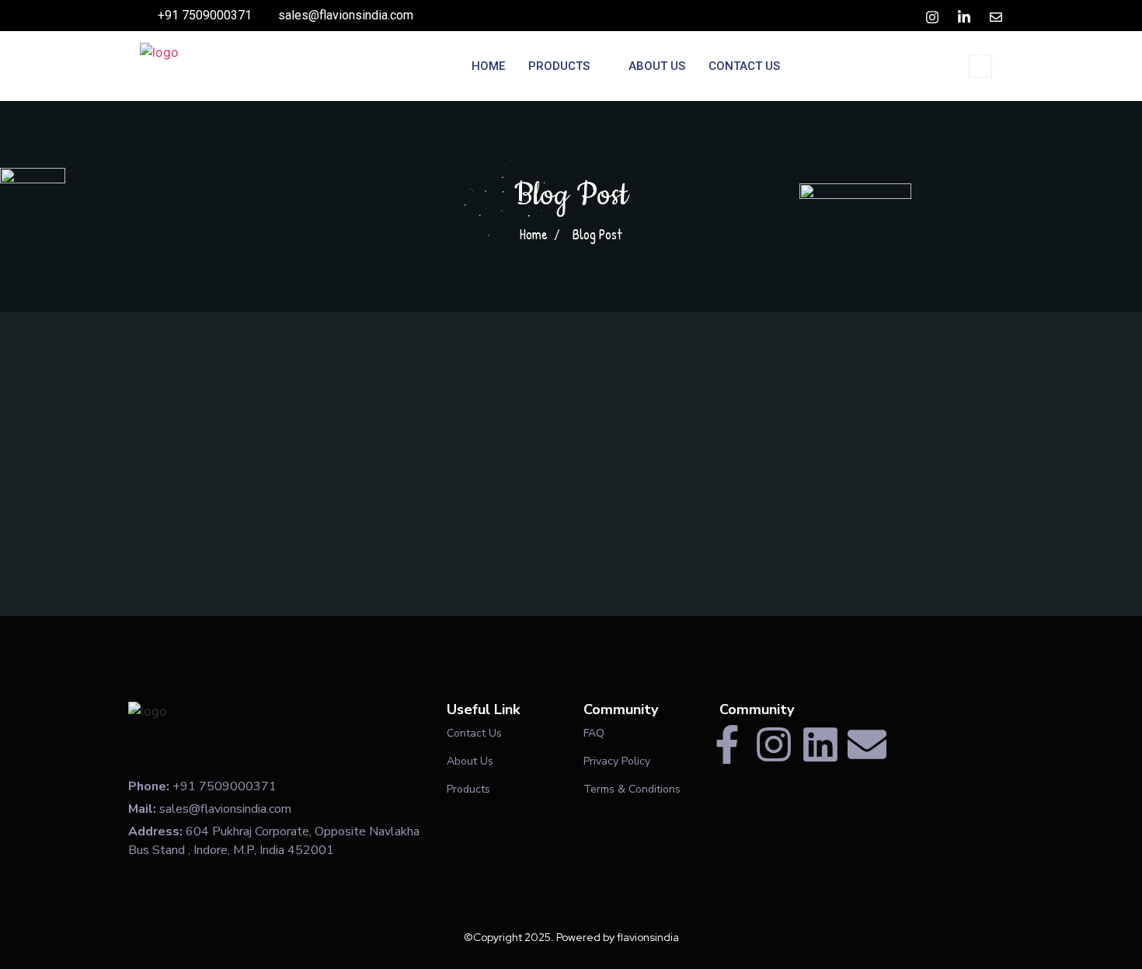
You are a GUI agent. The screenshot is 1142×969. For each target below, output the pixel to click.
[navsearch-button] (980, 66)
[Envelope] (867, 744)
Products (559, 66)
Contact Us (744, 66)
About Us (656, 66)
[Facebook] (902, 15)
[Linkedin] (820, 744)
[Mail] (996, 15)
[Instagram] (773, 744)
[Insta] (932, 15)
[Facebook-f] (727, 744)
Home (488, 66)
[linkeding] (964, 15)
